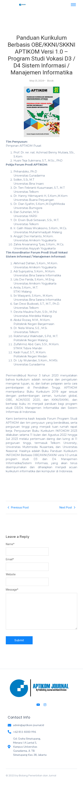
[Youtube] (38, 704)
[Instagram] (45, 704)
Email (10, 559)
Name (10, 544)
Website (11, 574)
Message (12, 589)
